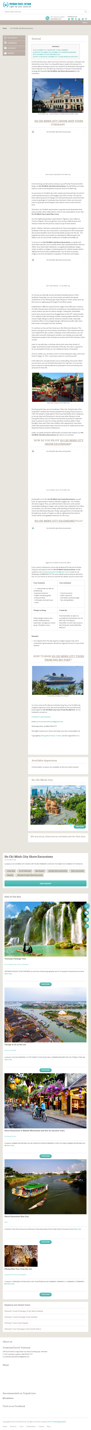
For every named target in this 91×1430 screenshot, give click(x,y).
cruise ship (11, 871)
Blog (48, 1426)
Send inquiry (45, 883)
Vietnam (10, 875)
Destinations (31, 1426)
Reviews (11, 53)
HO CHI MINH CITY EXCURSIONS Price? (46, 54)
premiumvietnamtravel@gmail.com (54, 572)
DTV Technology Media (57, 1422)
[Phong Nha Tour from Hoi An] (45, 1256)
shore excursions (77, 871)
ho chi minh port (25, 871)
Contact (41, 1426)
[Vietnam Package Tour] (45, 929)
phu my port (39, 871)
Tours (21, 1426)
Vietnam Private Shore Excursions (30, 875)
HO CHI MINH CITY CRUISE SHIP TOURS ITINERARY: (50, 50)
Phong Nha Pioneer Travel (51, 736)
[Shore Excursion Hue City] (45, 1186)
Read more (80, 826)
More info (8, 974)
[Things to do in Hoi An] (45, 1014)
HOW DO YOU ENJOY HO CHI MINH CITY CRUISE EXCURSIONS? (54, 52)
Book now (46, 984)
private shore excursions (58, 871)
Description (12, 38)
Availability (12, 43)
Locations (12, 48)
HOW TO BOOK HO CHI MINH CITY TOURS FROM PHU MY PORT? (55, 57)
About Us (13, 1426)
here (78, 736)
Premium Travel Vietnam (41, 717)
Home (5, 28)
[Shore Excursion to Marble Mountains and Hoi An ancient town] (45, 1100)
